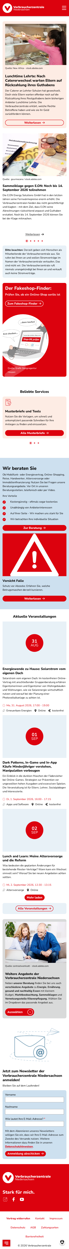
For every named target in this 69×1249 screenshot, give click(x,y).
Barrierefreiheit (35, 1236)
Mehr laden (34, 897)
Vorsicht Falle (13, 581)
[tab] (26, 241)
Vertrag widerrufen (18, 1218)
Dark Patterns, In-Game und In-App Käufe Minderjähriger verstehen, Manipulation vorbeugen (30, 766)
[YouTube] (22, 1199)
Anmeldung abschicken (23, 1153)
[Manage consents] (62, 1242)
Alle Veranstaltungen (32, 908)
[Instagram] (5, 1199)
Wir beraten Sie (19, 468)
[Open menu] (6, 1243)
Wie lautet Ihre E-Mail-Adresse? (24, 1119)
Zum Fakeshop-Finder (22, 304)
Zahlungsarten (49, 1227)
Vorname (10, 1094)
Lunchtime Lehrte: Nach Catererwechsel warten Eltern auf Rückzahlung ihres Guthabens (33, 80)
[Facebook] (13, 1199)
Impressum (56, 1218)
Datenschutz (18, 1227)
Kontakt (39, 1218)
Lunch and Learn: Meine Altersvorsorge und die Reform (33, 858)
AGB (33, 1227)
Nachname (11, 1107)
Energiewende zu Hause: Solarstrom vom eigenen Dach (34, 671)
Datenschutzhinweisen (19, 1146)
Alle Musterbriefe (33, 433)
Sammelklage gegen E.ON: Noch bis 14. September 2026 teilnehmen (33, 188)
